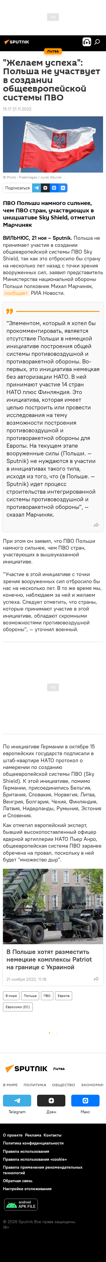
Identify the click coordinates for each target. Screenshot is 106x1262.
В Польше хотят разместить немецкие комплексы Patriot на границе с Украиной (49, 959)
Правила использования (26, 1151)
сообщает (16, 293)
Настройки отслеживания (27, 1188)
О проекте (13, 1135)
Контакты (53, 1135)
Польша (30, 995)
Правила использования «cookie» (35, 1159)
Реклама (33, 1135)
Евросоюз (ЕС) (18, 1007)
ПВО (47, 995)
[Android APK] (21, 1205)
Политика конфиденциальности (33, 1143)
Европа (63, 995)
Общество (63, 1084)
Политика (35, 1084)
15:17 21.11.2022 (17, 109)
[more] (96, 525)
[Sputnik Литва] (17, 44)
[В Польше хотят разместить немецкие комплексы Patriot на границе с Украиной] (53, 906)
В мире (11, 995)
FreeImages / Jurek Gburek (40, 177)
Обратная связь (17, 1180)
